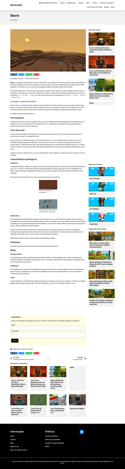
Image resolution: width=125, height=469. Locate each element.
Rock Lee (92, 194)
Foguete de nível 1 (79, 122)
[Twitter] (82, 432)
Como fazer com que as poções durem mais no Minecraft (17, 411)
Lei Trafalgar (94, 209)
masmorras (34, 126)
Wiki (31, 349)
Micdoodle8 (16, 5)
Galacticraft (43, 82)
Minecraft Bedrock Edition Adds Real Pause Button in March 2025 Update (101, 283)
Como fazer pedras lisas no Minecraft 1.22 (57, 410)
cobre (18, 230)
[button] (13, 74)
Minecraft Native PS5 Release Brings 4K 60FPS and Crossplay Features (100, 264)
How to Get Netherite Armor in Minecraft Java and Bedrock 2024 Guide (38, 383)
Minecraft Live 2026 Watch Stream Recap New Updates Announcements (99, 245)
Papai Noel (93, 224)
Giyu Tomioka (94, 178)
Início (11, 20)
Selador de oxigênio (77, 408)
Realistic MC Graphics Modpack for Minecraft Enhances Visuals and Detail (101, 302)
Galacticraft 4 (75, 107)
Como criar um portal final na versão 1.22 (36, 410)
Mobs (72, 367)
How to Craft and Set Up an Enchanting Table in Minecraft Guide (18, 383)
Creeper (31, 281)
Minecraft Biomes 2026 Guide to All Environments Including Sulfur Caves (57, 384)
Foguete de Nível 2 (55, 122)
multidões (13, 142)
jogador (67, 283)
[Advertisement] (48, 301)
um (29, 246)
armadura (68, 232)
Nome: (13, 325)
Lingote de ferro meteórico (28, 101)
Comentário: (15, 331)
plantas (79, 221)
